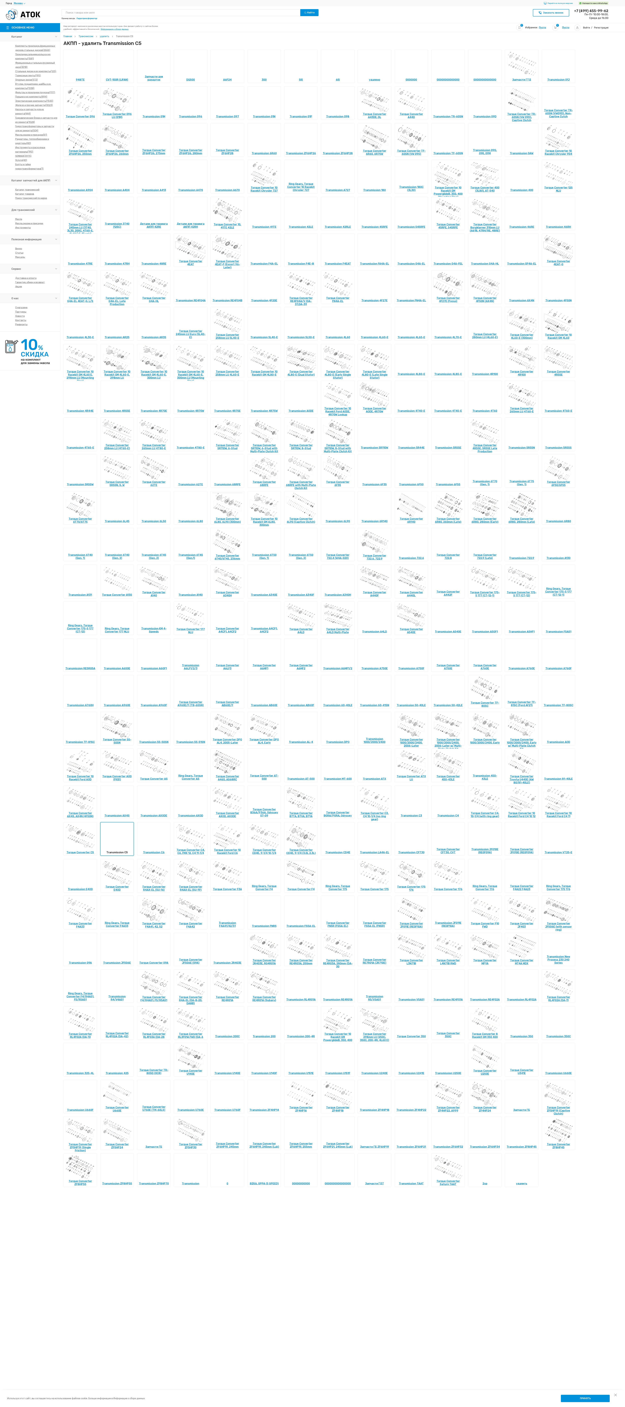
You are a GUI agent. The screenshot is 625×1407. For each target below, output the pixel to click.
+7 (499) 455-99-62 (591, 11)
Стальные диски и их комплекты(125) (35, 71)
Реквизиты (21, 324)
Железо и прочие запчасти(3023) (34, 105)
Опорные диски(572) (26, 79)
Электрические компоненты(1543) (34, 101)
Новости (20, 316)
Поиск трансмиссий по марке (31, 198)
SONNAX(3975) (23, 156)
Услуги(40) (21, 160)
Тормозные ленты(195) (28, 75)
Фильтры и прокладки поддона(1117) (35, 92)
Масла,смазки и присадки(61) (31, 135)
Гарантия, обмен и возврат (30, 282)
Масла (18, 219)
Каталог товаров (24, 194)
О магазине (21, 307)
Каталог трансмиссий (27, 189)
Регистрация (601, 27)
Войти (586, 27)
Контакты (20, 320)
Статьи (19, 253)
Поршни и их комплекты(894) (31, 96)
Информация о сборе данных (114, 29)
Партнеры (20, 311)
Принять (585, 1398)
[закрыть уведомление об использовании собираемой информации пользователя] (615, 1395)
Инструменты (23, 227)
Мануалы (20, 257)
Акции (18, 286)
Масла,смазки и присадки (29, 223)
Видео (18, 248)
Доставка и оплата (25, 278)
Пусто (542, 27)
